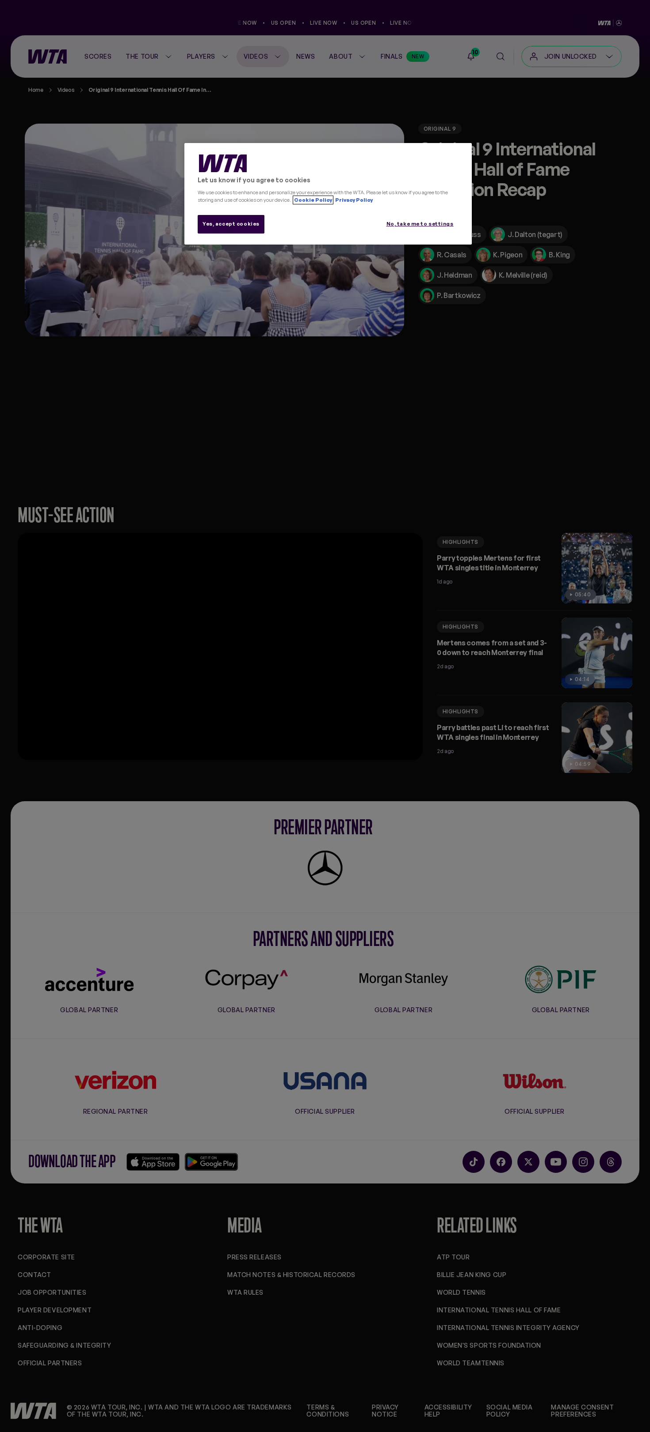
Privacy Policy (353, 200)
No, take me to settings (420, 224)
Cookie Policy (313, 200)
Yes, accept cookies (231, 224)
